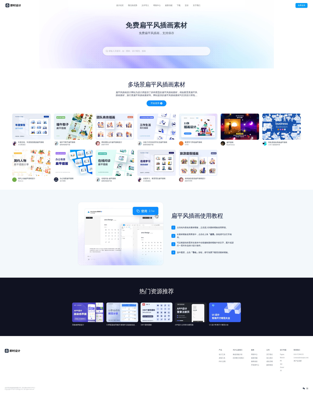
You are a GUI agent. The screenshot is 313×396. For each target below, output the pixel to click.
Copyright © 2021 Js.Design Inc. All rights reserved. (19, 389)
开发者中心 (255, 365)
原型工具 (222, 358)
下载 (178, 5)
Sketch (282, 358)
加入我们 (269, 358)
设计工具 (222, 354)
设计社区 (120, 5)
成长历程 (269, 361)
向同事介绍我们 (238, 358)
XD (281, 364)
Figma (282, 354)
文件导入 (145, 5)
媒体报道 (269, 365)
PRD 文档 (222, 361)
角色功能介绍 (237, 354)
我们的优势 (132, 5)
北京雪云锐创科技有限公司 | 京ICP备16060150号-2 (20, 387)
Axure (282, 367)
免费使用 (301, 5)
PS (281, 361)
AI (281, 370)
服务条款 (254, 361)
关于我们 (196, 5)
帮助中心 (157, 5)
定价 (187, 5)
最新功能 (168, 5)
